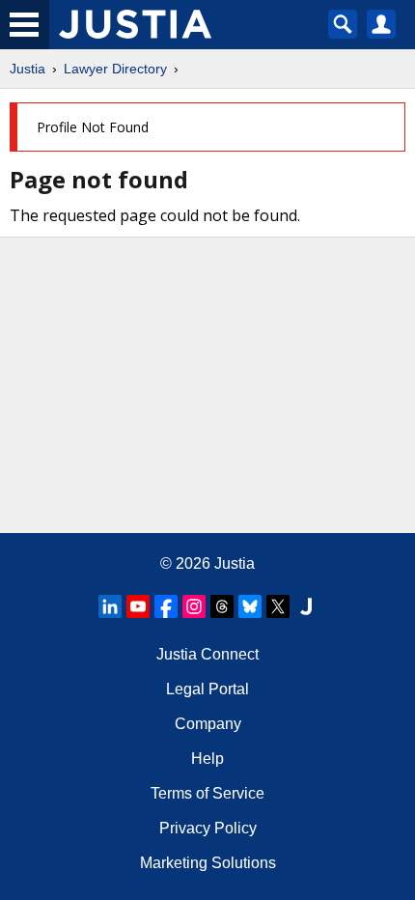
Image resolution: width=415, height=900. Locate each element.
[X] (278, 606)
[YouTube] (138, 606)
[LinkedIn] (110, 606)
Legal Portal (207, 689)
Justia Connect (207, 654)
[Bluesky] (250, 606)
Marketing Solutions (208, 863)
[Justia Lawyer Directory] (306, 606)
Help (207, 758)
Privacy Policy (208, 828)
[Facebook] (166, 606)
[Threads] (222, 606)
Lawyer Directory (115, 68)
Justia (27, 68)
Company (208, 724)
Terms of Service (207, 793)
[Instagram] (194, 606)
